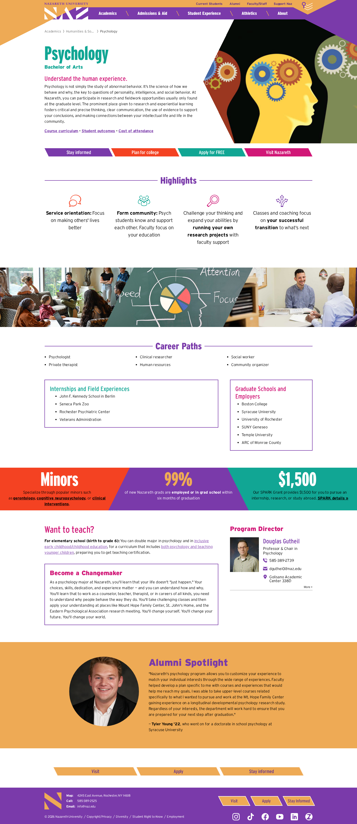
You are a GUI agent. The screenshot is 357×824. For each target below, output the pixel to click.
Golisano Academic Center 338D (285, 579)
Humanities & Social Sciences (80, 31)
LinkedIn (294, 816)
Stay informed (79, 152)
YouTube (279, 816)
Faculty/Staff (257, 4)
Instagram (236, 816)
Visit (95, 771)
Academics (108, 13)
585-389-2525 (87, 801)
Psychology (273, 553)
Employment (175, 816)
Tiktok (250, 816)
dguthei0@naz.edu (285, 569)
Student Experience (204, 13)
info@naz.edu (86, 806)
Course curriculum (61, 131)
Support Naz (283, 4)
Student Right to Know (147, 816)
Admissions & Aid (152, 13)
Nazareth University (66, 11)
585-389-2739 (281, 560)
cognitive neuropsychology (61, 498)
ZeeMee (309, 816)
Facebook (265, 816)
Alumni (235, 4)
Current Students (209, 4)
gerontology (23, 498)
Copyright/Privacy (99, 816)
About (283, 13)
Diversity (122, 816)
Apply (178, 771)
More (307, 6)
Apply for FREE (212, 152)
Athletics (249, 13)
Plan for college (145, 152)
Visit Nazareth (278, 152)
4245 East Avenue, (103, 795)
